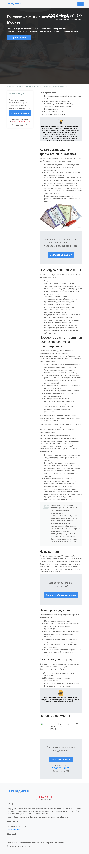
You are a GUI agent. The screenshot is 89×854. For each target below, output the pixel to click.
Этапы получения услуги (55, 114)
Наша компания (51, 109)
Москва (22, 826)
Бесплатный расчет (61, 255)
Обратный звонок (61, 759)
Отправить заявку (19, 37)
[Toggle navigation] (80, 4)
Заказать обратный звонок (61, 595)
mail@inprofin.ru (14, 829)
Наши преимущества (53, 112)
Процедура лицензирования (57, 101)
